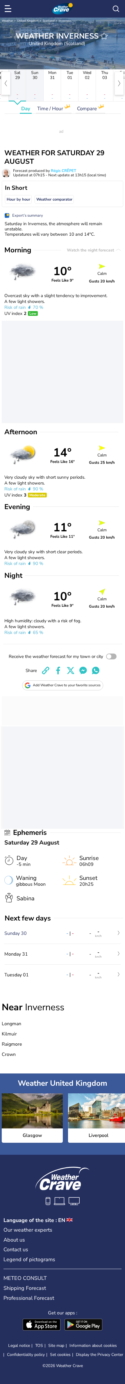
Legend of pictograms (29, 1259)
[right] (119, 83)
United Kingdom (28, 21)
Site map (56, 1345)
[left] (5, 83)
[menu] (9, 8)
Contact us (15, 1249)
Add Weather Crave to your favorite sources (67, 685)
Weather (7, 21)
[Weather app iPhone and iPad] (41, 1325)
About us (14, 1239)
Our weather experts (27, 1229)
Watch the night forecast (91, 250)
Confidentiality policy (26, 1354)
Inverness (65, 21)
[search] (116, 8)
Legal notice (19, 1345)
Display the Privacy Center (99, 1354)
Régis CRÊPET (63, 170)
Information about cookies (93, 1345)
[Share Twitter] (70, 670)
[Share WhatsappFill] (95, 670)
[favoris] (104, 36)
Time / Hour (50, 108)
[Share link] (45, 670)
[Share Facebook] (58, 670)
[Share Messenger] (83, 670)
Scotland (49, 21)
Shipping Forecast (24, 1288)
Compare (87, 108)
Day (25, 108)
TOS (39, 1345)
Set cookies (60, 1354)
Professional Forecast (28, 1298)
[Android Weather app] (83, 1325)
